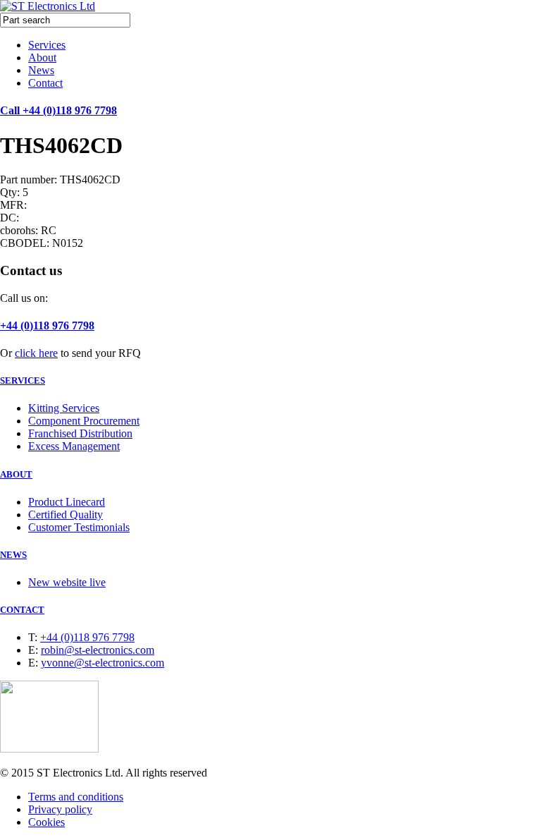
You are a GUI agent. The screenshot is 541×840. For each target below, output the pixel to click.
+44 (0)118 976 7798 (47, 325)
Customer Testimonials (79, 527)
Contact (45, 83)
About (42, 57)
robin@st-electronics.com (97, 650)
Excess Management (74, 446)
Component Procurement (83, 421)
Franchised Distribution (80, 433)
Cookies (46, 822)
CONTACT (22, 609)
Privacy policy (60, 809)
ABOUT (16, 474)
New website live (67, 582)
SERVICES (22, 380)
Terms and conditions (75, 797)
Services (47, 45)
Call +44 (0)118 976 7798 (58, 110)
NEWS (13, 554)
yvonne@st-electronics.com (102, 663)
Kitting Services (63, 408)
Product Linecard (66, 502)
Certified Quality (65, 515)
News (41, 70)
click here (36, 353)
